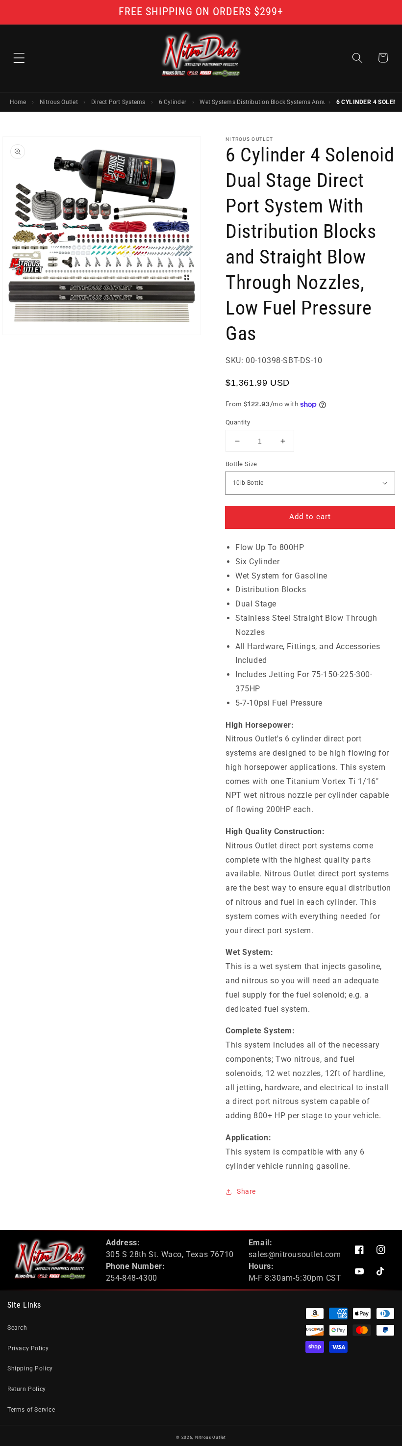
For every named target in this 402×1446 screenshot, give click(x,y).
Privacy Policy (28, 1348)
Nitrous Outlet (59, 102)
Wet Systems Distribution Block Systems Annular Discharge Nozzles (262, 102)
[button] (19, 58)
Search (17, 1327)
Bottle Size (241, 464)
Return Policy (26, 1389)
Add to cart (310, 516)
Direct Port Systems (118, 102)
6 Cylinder (172, 102)
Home (18, 102)
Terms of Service (31, 1409)
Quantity (238, 422)
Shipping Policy (30, 1368)
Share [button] (246, 1191)
